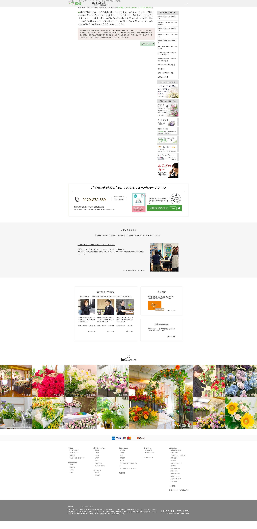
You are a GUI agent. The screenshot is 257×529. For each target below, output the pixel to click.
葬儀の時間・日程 (175, 450)
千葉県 (71, 470)
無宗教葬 (122, 450)
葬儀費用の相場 (175, 474)
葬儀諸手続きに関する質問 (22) (167, 42)
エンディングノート (176, 463)
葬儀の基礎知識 (175, 468)
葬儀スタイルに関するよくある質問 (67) (167, 23)
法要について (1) (163, 77)
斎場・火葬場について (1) (166, 73)
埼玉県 (71, 472)
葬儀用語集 (173, 481)
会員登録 (122, 473)
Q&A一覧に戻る (147, 44)
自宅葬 (97, 458)
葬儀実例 (72, 455)
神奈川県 (72, 467)
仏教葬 (122, 453)
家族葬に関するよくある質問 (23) (167, 29)
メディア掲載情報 (129, 230)
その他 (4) (161, 69)
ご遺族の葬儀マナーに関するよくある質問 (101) (167, 54)
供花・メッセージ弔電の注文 (179, 490)
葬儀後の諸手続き (175, 479)
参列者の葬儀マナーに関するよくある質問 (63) (167, 60)
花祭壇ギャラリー (75, 453)
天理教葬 (122, 458)
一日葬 (97, 455)
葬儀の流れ (173, 458)
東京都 (71, 465)
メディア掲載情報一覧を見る (133, 270)
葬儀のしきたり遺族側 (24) (166, 65)
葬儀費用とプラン (99, 448)
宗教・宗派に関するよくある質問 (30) (167, 48)
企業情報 (70, 506)
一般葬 (97, 453)
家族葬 (97, 450)
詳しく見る (91, 331)
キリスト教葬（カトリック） (128, 468)
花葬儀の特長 (174, 453)
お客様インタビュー (151, 453)
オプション (97, 470)
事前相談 (173, 460)
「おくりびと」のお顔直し (178, 455)
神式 (121, 455)
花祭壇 (70, 448)
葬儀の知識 (173, 448)
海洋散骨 (97, 475)
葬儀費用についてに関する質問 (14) (167, 36)
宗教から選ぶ (123, 448)
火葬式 (97, 460)
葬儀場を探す (72, 462)
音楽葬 (97, 472)
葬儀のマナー (174, 471)
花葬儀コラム (148, 457)
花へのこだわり (74, 450)
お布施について (175, 476)
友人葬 (122, 460)
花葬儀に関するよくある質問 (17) (167, 17)
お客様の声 (147, 448)
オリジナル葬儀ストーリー (77, 458)
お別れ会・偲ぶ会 (100, 466)
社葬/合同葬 (98, 463)
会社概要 (172, 486)
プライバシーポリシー (86, 506)
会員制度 (173, 466)
